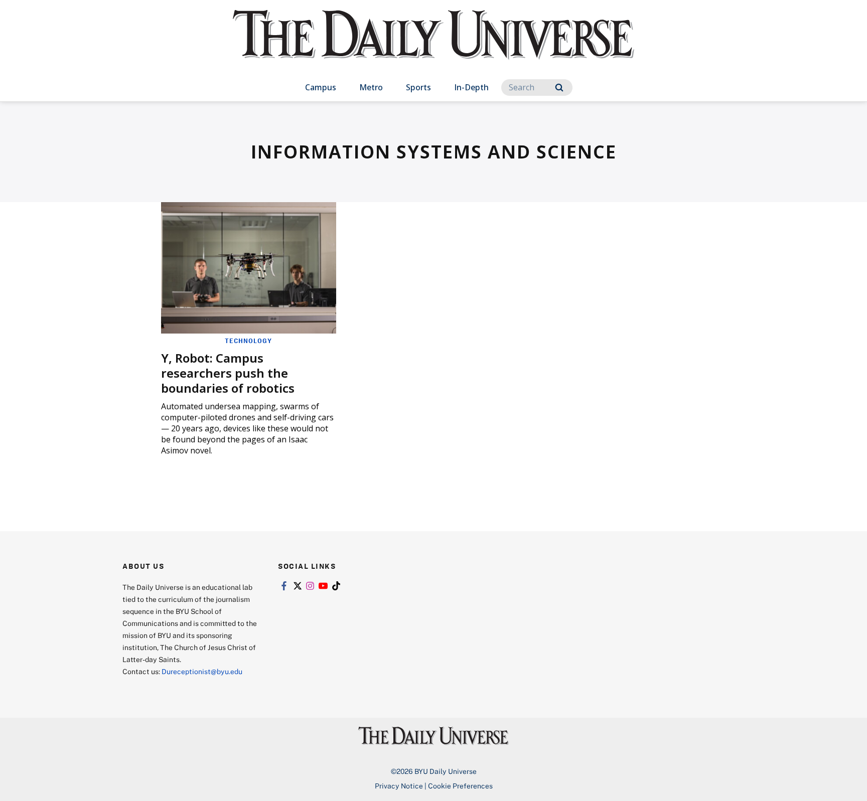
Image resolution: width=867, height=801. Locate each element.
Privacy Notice (399, 785)
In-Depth (471, 87)
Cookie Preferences (460, 785)
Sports (418, 87)
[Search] (559, 87)
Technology (248, 340)
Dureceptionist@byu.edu (202, 671)
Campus (320, 87)
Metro (371, 87)
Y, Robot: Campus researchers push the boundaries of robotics (228, 373)
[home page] (433, 45)
